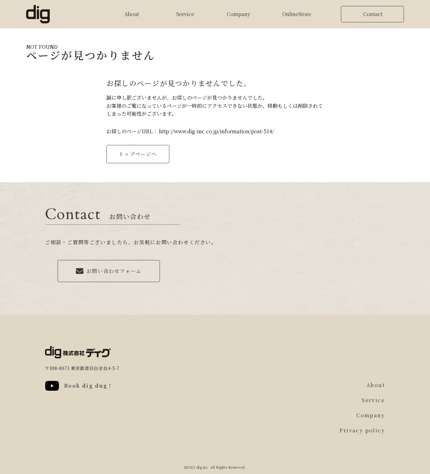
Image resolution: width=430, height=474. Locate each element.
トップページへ (138, 154)
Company (238, 14)
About (131, 14)
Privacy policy (362, 430)
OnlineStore (296, 14)
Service (185, 14)
